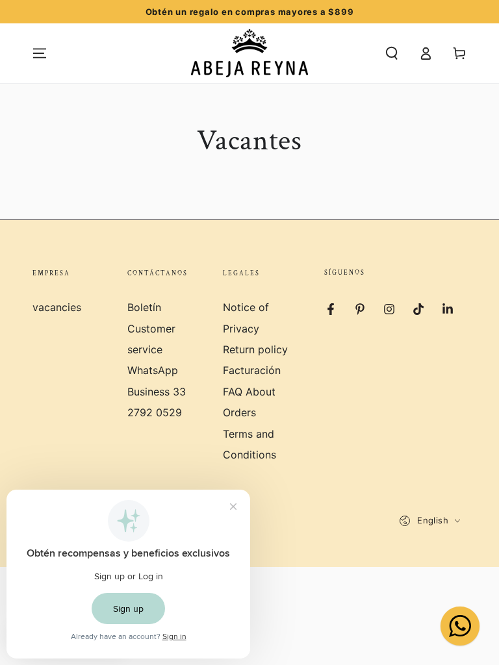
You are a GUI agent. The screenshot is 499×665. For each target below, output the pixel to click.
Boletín (144, 307)
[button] (392, 53)
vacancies (56, 307)
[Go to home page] (249, 53)
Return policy (255, 349)
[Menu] (40, 53)
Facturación (252, 370)
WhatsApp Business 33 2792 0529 (156, 391)
